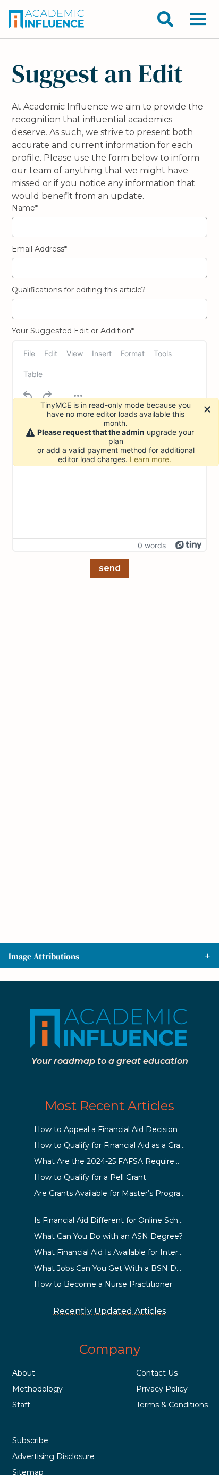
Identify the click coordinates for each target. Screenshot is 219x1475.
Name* (25, 208)
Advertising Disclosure (53, 1456)
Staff (21, 1405)
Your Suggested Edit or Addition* (73, 331)
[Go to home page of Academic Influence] (47, 19)
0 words (152, 545)
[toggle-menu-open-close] (198, 19)
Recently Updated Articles (109, 1311)
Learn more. (150, 459)
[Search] (165, 19)
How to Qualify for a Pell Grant (90, 1177)
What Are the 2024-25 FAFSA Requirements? (118, 1161)
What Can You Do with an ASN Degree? (108, 1236)
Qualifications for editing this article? (79, 290)
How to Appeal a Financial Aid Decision (106, 1129)
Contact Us (157, 1373)
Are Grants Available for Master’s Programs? (115, 1193)
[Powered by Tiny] (188, 545)
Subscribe (30, 1440)
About (23, 1373)
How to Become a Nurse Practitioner (103, 1284)
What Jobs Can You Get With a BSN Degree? (118, 1268)
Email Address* (39, 249)
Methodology (37, 1389)
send (110, 568)
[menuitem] (29, 353)
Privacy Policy (162, 1389)
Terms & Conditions (172, 1405)
